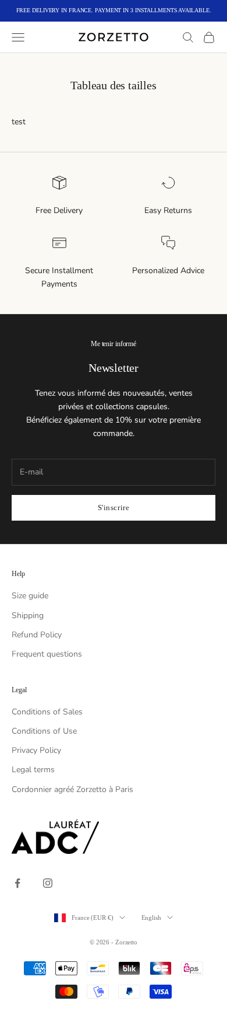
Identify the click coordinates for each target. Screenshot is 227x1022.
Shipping (28, 615)
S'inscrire (113, 507)
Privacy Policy (36, 750)
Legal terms (33, 769)
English (151, 917)
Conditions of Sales (47, 711)
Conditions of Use (44, 731)
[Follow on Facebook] (17, 883)
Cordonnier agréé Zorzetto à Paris (72, 789)
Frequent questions (47, 654)
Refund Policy (37, 634)
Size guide (30, 595)
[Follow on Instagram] (48, 883)
